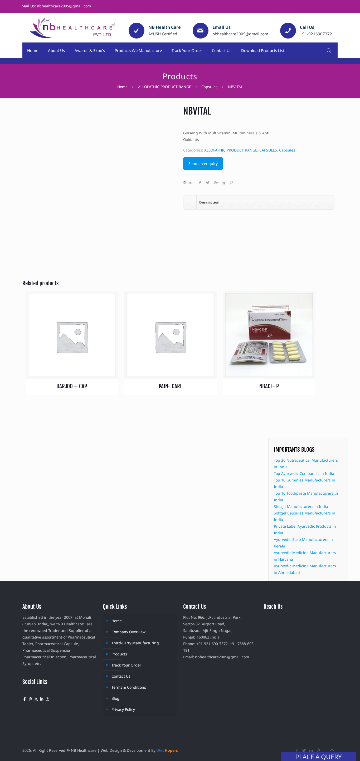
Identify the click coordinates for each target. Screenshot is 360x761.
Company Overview (128, 631)
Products (119, 653)
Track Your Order (126, 665)
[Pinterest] (318, 750)
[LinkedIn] (311, 750)
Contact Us (120, 676)
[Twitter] (304, 750)
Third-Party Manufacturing (135, 642)
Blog (115, 698)
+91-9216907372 (316, 33)
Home (122, 86)
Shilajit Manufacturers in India (301, 506)
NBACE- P (269, 386)
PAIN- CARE (170, 386)
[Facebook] (297, 750)
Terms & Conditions (128, 687)
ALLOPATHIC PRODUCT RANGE (164, 86)
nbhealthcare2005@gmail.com (240, 33)
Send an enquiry (203, 163)
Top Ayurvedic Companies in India (304, 473)
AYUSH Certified (162, 33)
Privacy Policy (123, 709)
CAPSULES (268, 150)
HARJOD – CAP (71, 386)
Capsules (209, 86)
